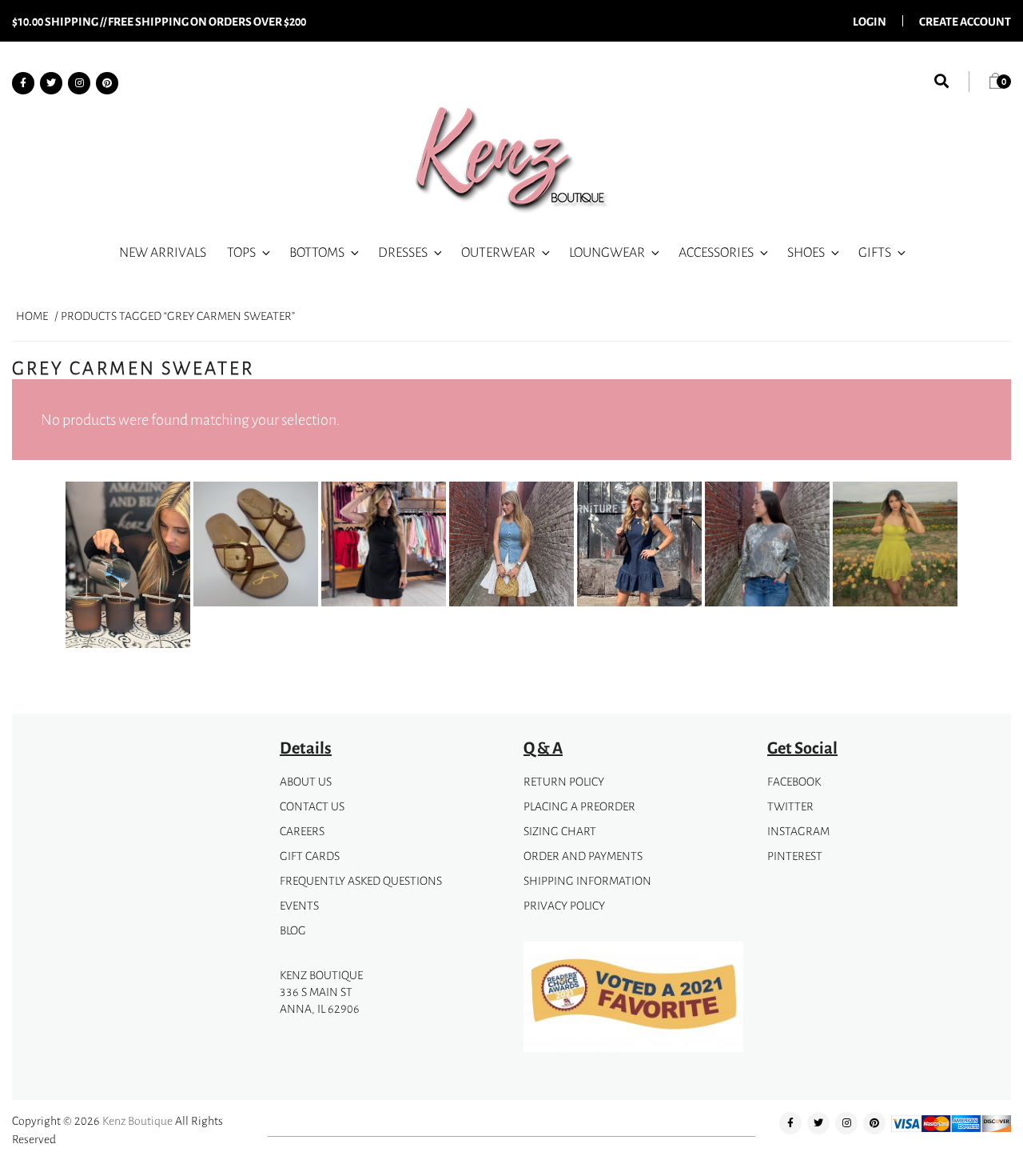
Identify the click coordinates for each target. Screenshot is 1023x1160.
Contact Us (312, 806)
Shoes (806, 252)
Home (32, 315)
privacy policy (564, 905)
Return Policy (563, 781)
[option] (128, 568)
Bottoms (316, 252)
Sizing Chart (559, 830)
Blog (293, 930)
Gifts (874, 252)
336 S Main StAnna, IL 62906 (320, 1000)
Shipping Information (587, 880)
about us (306, 781)
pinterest (794, 855)
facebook (794, 781)
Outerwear (498, 252)
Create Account (965, 20)
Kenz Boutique (137, 1120)
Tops (241, 252)
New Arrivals (162, 252)
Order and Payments (583, 855)
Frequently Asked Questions (361, 880)
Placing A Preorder (579, 806)
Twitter (790, 806)
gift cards (310, 855)
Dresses (403, 252)
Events (299, 905)
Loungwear (607, 252)
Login (869, 20)
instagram (798, 830)
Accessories (716, 252)
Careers (302, 830)
